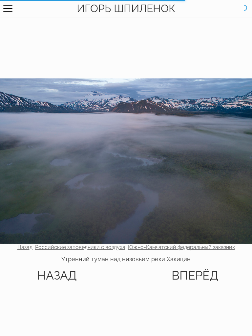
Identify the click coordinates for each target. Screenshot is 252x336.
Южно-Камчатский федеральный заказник (181, 247)
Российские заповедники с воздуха (80, 247)
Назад (24, 247)
